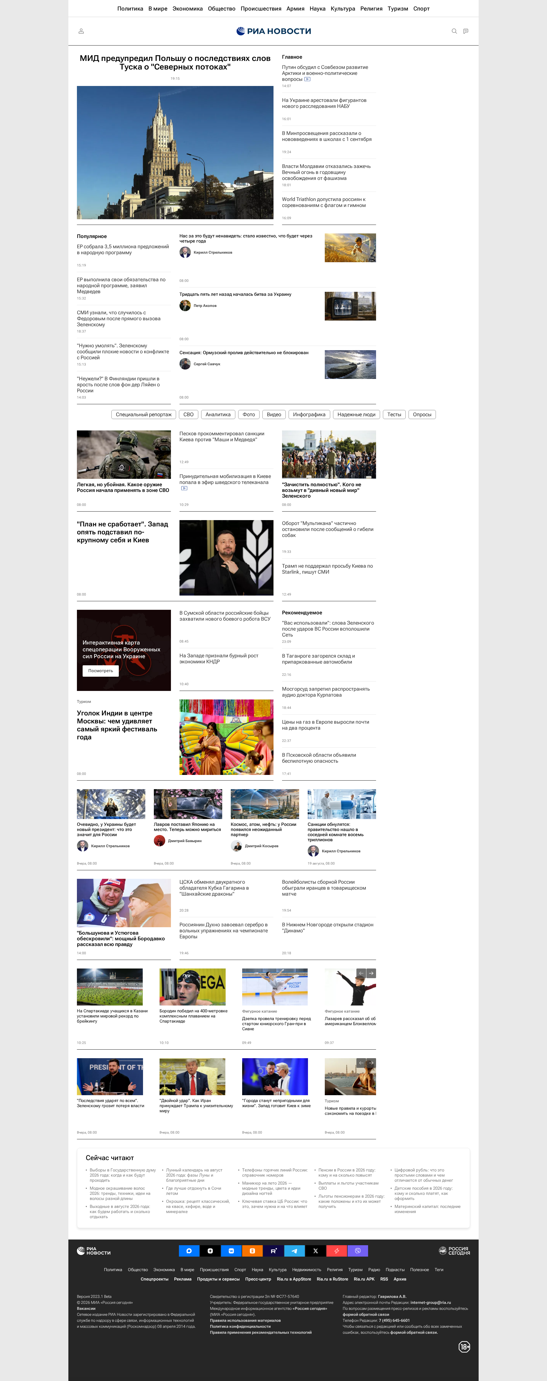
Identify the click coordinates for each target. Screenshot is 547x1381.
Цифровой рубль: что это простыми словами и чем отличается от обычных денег (424, 1175)
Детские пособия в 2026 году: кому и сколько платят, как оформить (424, 1193)
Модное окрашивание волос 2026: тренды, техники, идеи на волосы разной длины (120, 1193)
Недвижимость (306, 1269)
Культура (278, 1269)
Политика (113, 1269)
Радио (374, 1269)
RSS (384, 1279)
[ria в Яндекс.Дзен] (210, 1251)
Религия (335, 1269)
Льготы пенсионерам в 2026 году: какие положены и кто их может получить (352, 1201)
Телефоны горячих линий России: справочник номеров (275, 1172)
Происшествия (214, 1269)
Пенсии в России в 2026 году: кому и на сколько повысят (347, 1172)
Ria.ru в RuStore (332, 1279)
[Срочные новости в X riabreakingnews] (336, 1251)
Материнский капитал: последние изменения (428, 1209)
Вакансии (86, 1308)
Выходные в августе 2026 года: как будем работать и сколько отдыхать (120, 1211)
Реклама (182, 1279)
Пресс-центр (258, 1279)
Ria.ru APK (364, 1279)
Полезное (419, 1269)
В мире (187, 1269)
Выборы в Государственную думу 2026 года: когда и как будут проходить (123, 1175)
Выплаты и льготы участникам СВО (349, 1186)
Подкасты (395, 1269)
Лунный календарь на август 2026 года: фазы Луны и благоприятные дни (194, 1175)
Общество (138, 1269)
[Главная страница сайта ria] (274, 31)
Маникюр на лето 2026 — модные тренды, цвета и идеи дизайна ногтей (271, 1188)
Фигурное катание (259, 1011)
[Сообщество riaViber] (358, 1251)
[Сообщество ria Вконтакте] (231, 1251)
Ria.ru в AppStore (294, 1279)
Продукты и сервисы (218, 1279)
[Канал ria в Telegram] (294, 1251)
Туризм (84, 701)
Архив (400, 1279)
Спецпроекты (154, 1279)
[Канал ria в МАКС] (189, 1251)
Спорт (240, 1269)
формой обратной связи (366, 1314)
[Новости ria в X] (315, 1251)
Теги (439, 1269)
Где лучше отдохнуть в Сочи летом (193, 1191)
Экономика (164, 1269)
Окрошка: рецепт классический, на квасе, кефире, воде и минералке (198, 1206)
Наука (257, 1269)
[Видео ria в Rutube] (273, 1251)
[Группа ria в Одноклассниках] (252, 1251)
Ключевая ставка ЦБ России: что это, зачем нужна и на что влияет (274, 1204)
